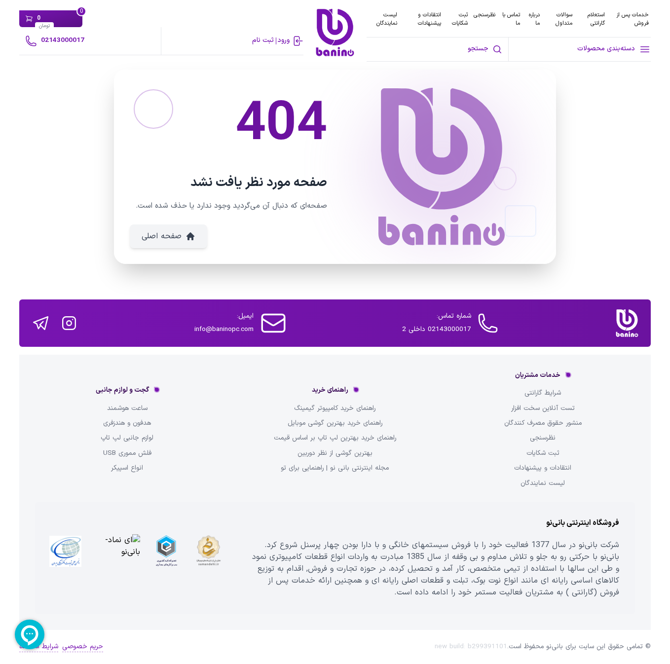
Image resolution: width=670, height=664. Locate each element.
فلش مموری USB (127, 453)
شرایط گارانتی (542, 393)
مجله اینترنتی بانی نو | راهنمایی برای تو (335, 468)
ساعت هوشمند (127, 408)
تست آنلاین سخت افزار (543, 408)
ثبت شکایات (460, 19)
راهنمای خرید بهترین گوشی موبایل (335, 423)
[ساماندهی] (208, 558)
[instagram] (69, 323)
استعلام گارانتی (596, 19)
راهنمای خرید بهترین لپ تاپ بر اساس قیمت (335, 438)
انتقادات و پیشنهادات (429, 19)
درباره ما (534, 19)
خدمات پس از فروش (632, 19)
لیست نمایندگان (386, 19)
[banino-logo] (335, 32)
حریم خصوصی (82, 647)
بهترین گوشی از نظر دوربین (335, 453)
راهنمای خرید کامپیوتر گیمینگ (334, 408)
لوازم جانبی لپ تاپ (127, 438)
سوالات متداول (564, 19)
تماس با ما (511, 19)
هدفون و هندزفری (127, 423)
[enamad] (116, 558)
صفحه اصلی (162, 236)
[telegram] (40, 323)
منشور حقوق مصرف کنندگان (543, 423)
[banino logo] (627, 323)
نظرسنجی (484, 14)
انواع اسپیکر (127, 468)
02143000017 (62, 40)
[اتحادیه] (166, 558)
